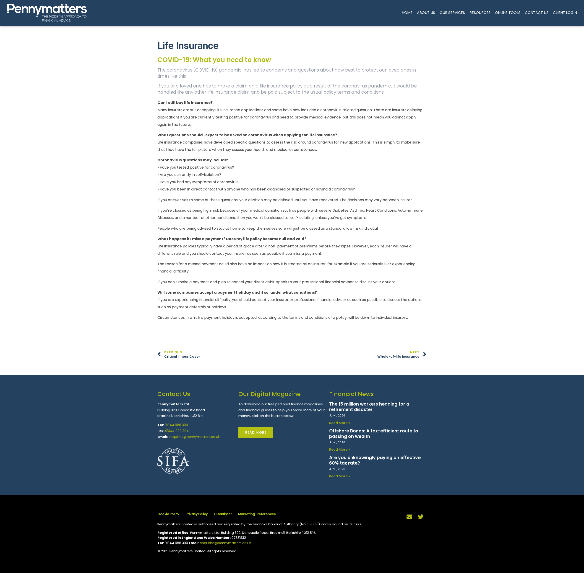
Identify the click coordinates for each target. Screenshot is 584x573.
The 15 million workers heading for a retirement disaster (369, 407)
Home (407, 12)
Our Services (452, 12)
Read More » (339, 423)
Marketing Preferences (257, 514)
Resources (479, 12)
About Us (426, 12)
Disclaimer (223, 514)
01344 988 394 (177, 431)
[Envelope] (409, 516)
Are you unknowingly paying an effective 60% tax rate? (375, 460)
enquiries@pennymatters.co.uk (194, 436)
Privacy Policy (197, 514)
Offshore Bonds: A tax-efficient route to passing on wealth (373, 433)
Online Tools (507, 12)
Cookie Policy (168, 514)
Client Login (565, 12)
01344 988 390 (176, 425)
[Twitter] (421, 516)
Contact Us (536, 12)
